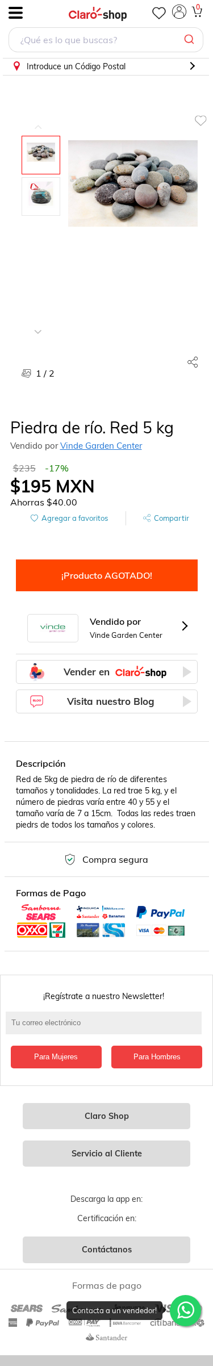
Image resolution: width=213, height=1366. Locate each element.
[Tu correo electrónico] (106, 1029)
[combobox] (106, 41)
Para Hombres (157, 1056)
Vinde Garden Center (101, 445)
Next (38, 323)
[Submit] (190, 40)
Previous (38, 118)
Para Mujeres (56, 1056)
